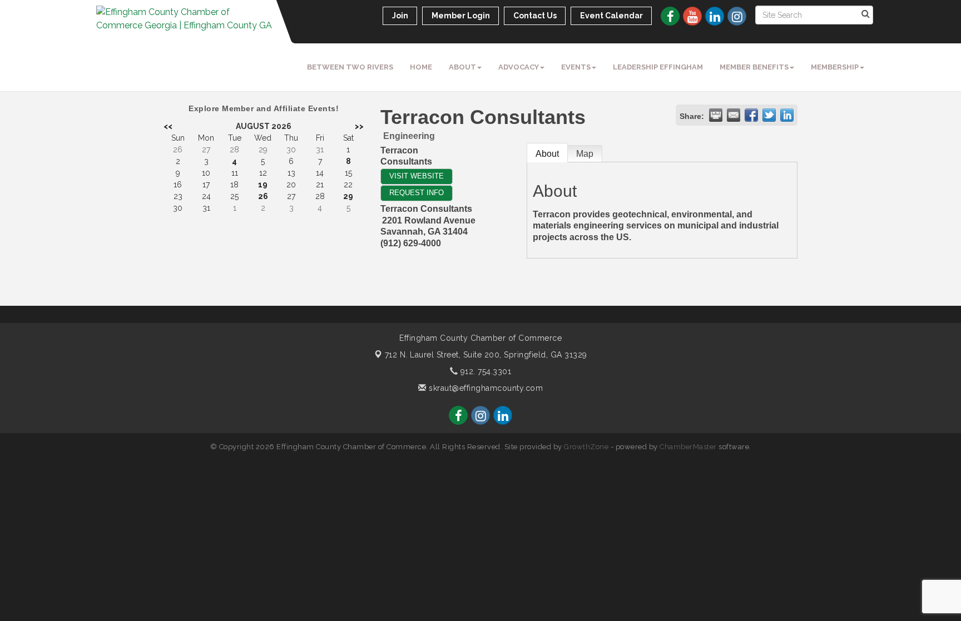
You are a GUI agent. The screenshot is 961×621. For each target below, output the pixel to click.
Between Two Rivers (350, 67)
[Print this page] (715, 115)
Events (576, 67)
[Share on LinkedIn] (787, 115)
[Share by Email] (733, 115)
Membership (835, 67)
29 (348, 196)
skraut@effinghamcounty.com (485, 388)
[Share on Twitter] (769, 115)
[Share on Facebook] (751, 115)
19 (263, 184)
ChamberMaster (688, 447)
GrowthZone (586, 447)
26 (263, 196)
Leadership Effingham (658, 67)
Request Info (416, 192)
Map (584, 153)
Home (421, 67)
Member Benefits (754, 67)
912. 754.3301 (484, 371)
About (462, 67)
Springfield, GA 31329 (486, 354)
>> (359, 126)
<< (168, 126)
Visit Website (416, 176)
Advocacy (518, 67)
